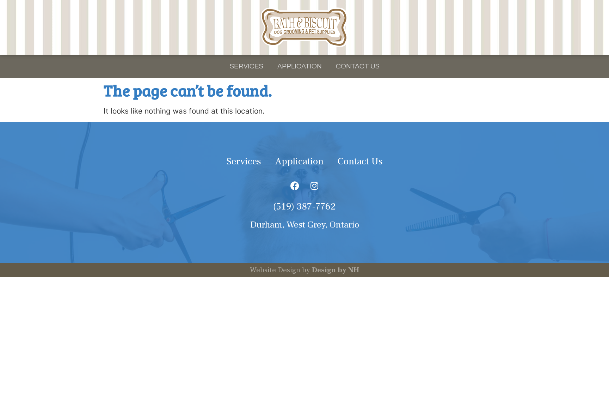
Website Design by (304, 270)
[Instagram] (314, 185)
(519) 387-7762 (304, 206)
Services (246, 66)
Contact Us (358, 66)
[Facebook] (295, 185)
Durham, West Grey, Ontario (304, 225)
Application (299, 66)
